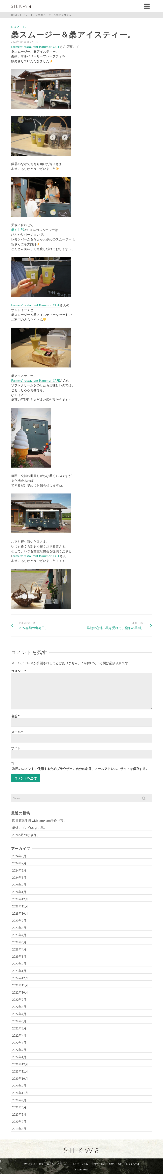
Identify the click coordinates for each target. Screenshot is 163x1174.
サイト (16, 748)
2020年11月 (20, 1093)
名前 (15, 716)
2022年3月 (19, 1043)
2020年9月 (19, 1100)
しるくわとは (132, 1163)
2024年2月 (19, 885)
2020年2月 (19, 1122)
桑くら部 (17, 230)
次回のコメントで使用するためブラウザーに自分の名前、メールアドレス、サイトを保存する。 (80, 769)
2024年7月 (19, 863)
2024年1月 (19, 892)
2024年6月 (19, 870)
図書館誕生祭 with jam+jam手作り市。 (39, 820)
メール (17, 732)
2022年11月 (20, 985)
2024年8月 (19, 856)
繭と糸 (50, 1163)
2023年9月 (19, 921)
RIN (36, 41)
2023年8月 (19, 928)
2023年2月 (19, 964)
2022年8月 (19, 1007)
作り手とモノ (98, 1163)
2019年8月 (19, 1129)
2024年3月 (19, 878)
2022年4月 (19, 1035)
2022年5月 (19, 1028)
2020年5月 (19, 1114)
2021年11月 (20, 1071)
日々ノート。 (19, 27)
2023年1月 (19, 971)
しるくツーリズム (79, 1163)
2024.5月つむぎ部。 (26, 835)
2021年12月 (20, 1064)
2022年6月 (19, 1021)
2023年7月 (19, 935)
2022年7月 (19, 1014)
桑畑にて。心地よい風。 (29, 828)
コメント (18, 671)
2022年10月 (20, 992)
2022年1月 (19, 1057)
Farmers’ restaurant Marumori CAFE (35, 47)
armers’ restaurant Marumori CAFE (36, 556)
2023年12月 (20, 899)
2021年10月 (20, 1078)
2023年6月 (19, 942)
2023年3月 (19, 956)
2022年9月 (19, 1000)
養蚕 (41, 1163)
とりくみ (62, 1163)
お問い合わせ (115, 1163)
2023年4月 (19, 949)
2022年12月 (20, 978)
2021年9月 (19, 1086)
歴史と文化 (29, 1163)
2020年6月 (19, 1107)
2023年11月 (20, 906)
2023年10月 (20, 913)
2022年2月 (19, 1050)
